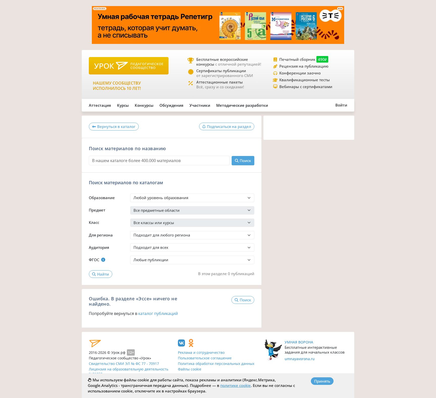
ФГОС (94, 259)
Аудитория (99, 247)
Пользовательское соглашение (205, 358)
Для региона (101, 234)
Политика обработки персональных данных (216, 363)
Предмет (97, 210)
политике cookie (235, 385)
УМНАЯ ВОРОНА (299, 342)
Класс (94, 222)
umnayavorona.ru (300, 358)
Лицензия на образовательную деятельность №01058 (128, 371)
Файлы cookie (189, 369)
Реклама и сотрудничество (201, 352)
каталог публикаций (158, 313)
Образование (102, 197)
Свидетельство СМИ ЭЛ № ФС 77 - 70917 (124, 363)
